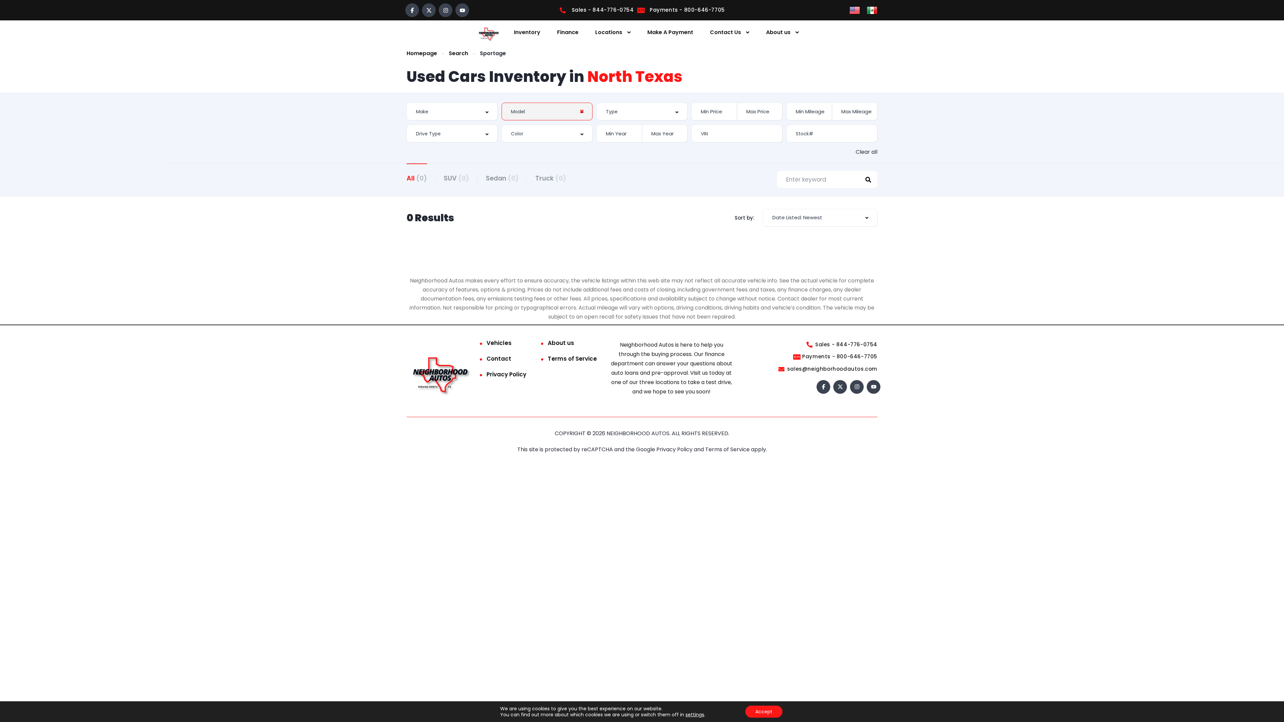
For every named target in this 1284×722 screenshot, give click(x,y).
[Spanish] (872, 10)
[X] (429, 10)
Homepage (422, 53)
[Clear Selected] (582, 111)
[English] (854, 10)
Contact (499, 359)
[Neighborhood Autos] (488, 32)
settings (694, 715)
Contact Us (725, 32)
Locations (608, 32)
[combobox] (452, 111)
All (417, 178)
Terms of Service (572, 359)
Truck (550, 178)
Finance (567, 32)
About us (778, 32)
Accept (763, 711)
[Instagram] (445, 10)
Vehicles (499, 343)
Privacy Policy (506, 374)
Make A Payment (670, 32)
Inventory (527, 32)
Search (458, 53)
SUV (456, 178)
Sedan (502, 178)
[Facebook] (412, 10)
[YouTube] (462, 10)
